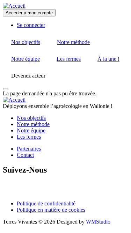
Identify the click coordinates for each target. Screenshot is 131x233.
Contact (25, 155)
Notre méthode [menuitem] (73, 42)
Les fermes (29, 137)
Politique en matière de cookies (51, 210)
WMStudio (98, 222)
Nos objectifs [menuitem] (25, 42)
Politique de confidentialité (46, 203)
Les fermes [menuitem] (69, 59)
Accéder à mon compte (29, 12)
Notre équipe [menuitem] (25, 59)
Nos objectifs (31, 118)
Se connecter (31, 25)
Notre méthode (33, 124)
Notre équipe (31, 130)
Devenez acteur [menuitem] (28, 76)
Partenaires (29, 149)
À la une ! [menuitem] (108, 59)
